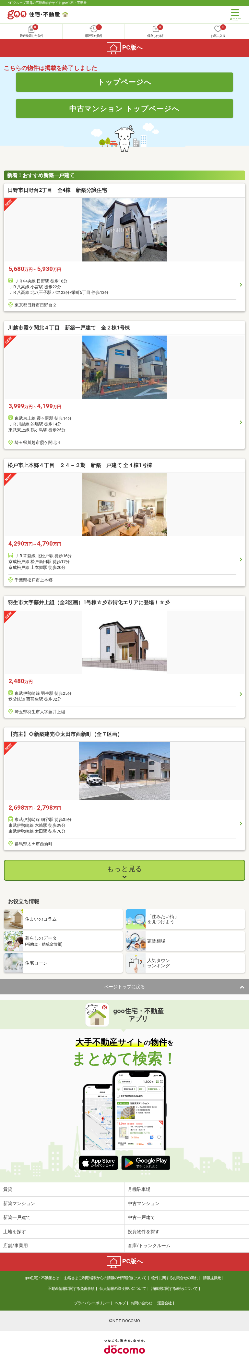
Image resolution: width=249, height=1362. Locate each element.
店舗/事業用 (15, 1245)
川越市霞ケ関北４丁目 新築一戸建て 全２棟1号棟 (69, 328)
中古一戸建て (141, 1217)
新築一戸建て (16, 1217)
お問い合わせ (141, 1303)
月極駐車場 (139, 1189)
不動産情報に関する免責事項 (71, 1288)
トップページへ (125, 82)
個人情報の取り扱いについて (123, 1288)
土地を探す (14, 1231)
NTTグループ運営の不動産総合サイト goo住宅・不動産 (47, 3)
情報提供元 (212, 1278)
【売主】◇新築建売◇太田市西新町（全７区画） (65, 734)
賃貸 (7, 1189)
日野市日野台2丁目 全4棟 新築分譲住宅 (57, 190)
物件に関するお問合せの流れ (174, 1278)
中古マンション (144, 1203)
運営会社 (164, 1303)
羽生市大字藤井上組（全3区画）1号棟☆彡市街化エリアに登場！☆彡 (89, 602)
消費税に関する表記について (174, 1288)
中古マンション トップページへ (124, 108)
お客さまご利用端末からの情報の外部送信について (105, 1278)
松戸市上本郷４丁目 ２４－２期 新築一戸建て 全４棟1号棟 (80, 465)
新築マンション (19, 1203)
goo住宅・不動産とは (42, 1278)
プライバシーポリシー (92, 1303)
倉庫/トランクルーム (149, 1245)
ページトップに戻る (124, 986)
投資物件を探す (144, 1231)
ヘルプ (120, 1303)
